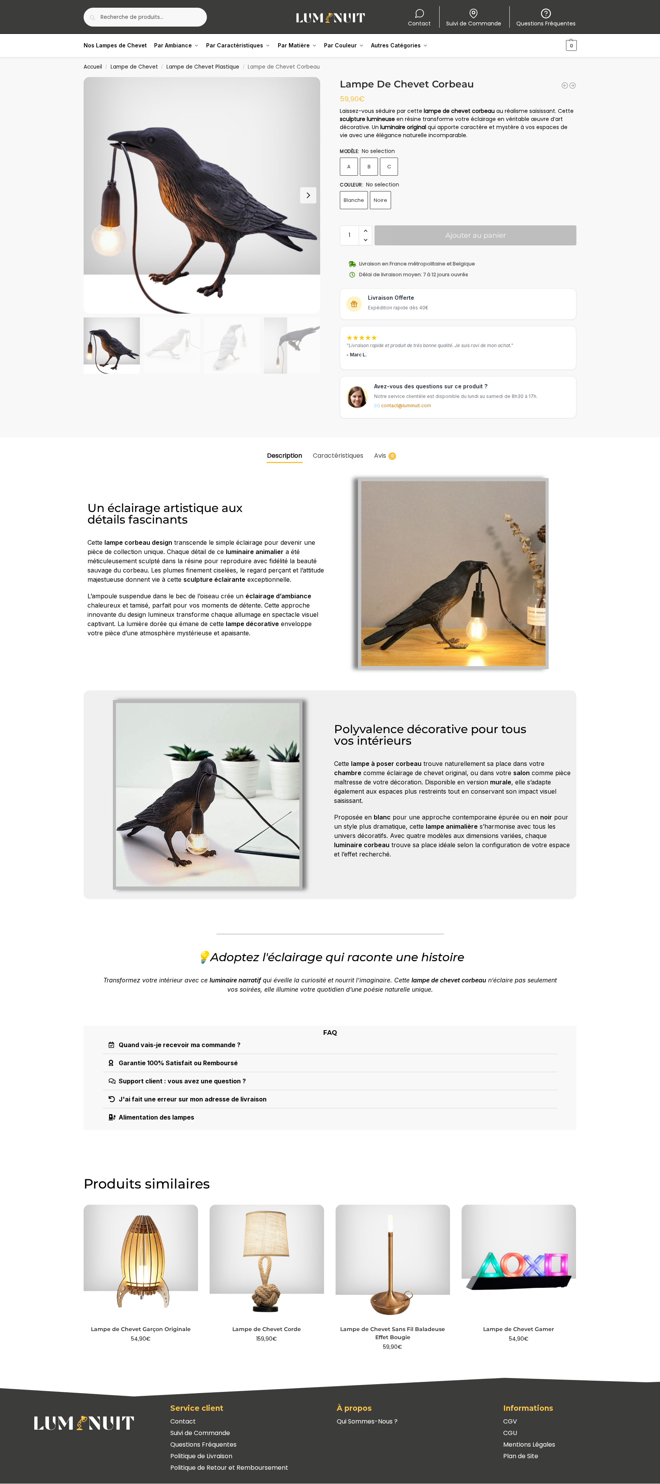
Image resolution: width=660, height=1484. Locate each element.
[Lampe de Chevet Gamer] (519, 1262)
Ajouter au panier (475, 235)
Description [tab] (284, 455)
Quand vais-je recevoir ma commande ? (179, 1045)
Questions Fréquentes (546, 23)
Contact (419, 23)
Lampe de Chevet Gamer (518, 1329)
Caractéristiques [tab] (338, 455)
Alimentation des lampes (156, 1117)
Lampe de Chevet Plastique (202, 67)
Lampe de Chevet (134, 67)
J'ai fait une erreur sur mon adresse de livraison (193, 1099)
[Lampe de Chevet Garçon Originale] (141, 1262)
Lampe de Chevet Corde (266, 1329)
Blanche (354, 200)
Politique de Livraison (201, 1456)
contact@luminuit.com (406, 405)
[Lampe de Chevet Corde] (267, 1262)
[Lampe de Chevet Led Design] (565, 85)
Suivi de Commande (473, 23)
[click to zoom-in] (202, 195)
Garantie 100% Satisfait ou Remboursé (178, 1063)
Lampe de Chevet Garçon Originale (141, 1329)
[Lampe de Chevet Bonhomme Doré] (572, 85)
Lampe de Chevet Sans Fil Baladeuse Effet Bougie (392, 1333)
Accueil (93, 67)
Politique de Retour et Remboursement (229, 1467)
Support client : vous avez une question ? (182, 1081)
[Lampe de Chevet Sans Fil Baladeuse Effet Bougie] (393, 1262)
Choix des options (392, 1363)
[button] (561, 45)
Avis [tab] (384, 455)
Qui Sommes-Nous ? (367, 1421)
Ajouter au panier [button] (141, 1355)
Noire (380, 200)
